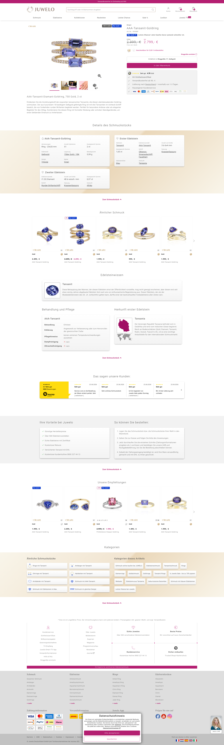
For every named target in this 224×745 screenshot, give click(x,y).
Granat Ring (117, 696)
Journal (90, 653)
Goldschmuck (134, 574)
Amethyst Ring (118, 682)
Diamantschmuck (76, 696)
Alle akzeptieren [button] (112, 733)
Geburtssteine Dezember (157, 581)
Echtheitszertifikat (48, 636)
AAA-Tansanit (145, 145)
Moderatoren (91, 636)
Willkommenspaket (48, 639)
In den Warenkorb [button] (162, 65)
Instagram (169, 716)
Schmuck (37, 18)
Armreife (30, 689)
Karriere (30, 737)
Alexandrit (159, 679)
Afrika (89, 185)
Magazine (90, 643)
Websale (119, 581)
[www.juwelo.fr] (177, 740)
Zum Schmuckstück (110, 199)
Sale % (145, 18)
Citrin (158, 693)
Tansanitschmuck (170, 566)
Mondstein (160, 700)
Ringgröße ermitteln (48, 660)
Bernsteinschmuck (77, 689)
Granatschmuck (76, 700)
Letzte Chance (124, 18)
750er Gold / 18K (71, 154)
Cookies (59, 737)
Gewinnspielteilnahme (48, 643)
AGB (37, 737)
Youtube (163, 716)
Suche (153, 9)
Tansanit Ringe (160, 574)
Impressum (70, 737)
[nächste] (193, 241)
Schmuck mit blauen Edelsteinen (183, 581)
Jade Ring (116, 700)
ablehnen (118, 725)
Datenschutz (47, 737)
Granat (158, 696)
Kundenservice (48, 632)
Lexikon (163, 18)
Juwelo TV (185, 18)
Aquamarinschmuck (77, 686)
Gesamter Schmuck (34, 679)
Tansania (143, 163)
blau (118, 163)
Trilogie (45, 162)
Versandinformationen (48, 653)
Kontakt (80, 737)
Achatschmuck (75, 679)
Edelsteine (57, 18)
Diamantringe (32, 696)
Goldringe (146, 574)
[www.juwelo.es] (186, 740)
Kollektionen (79, 18)
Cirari (66, 162)
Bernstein (159, 689)
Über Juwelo (90, 632)
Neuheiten (101, 18)
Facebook (158, 716)
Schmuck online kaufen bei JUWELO (129, 566)
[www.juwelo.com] (190, 740)
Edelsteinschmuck (153, 566)
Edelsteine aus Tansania (135, 581)
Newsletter (91, 650)
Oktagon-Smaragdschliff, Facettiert (146, 154)
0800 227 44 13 (141, 656)
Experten (90, 639)
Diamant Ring (118, 693)
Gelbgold (45, 154)
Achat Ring (117, 679)
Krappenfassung (169, 151)
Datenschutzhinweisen (111, 728)
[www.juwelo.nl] (182, 740)
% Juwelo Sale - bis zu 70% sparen (182, 574)
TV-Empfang (48, 646)
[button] (168, 9)
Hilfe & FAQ (48, 657)
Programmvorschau (90, 646)
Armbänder (31, 686)
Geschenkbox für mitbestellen (149, 50)
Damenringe (120, 574)
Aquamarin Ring (119, 686)
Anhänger (30, 682)
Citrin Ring (117, 689)
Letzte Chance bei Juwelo (125, 589)
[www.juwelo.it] (195, 740)
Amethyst (159, 682)
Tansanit (120, 145)
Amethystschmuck (77, 682)
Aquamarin (160, 686)
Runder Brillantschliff (51, 185)
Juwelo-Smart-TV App (48, 650)
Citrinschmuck (75, 693)
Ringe (183, 566)
